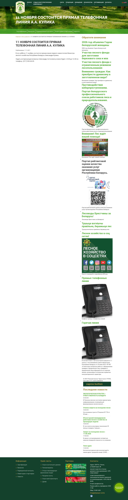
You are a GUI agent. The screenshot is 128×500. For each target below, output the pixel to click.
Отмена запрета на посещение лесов (96, 408)
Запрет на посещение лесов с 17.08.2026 (94, 433)
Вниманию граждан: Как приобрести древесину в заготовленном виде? (96, 74)
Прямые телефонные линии (94, 279)
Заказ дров (87, 446)
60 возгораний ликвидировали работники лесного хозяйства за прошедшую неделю (95, 420)
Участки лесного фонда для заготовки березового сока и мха (95, 55)
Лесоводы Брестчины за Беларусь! (96, 215)
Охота (62, 2)
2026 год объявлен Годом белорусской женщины (97, 43)
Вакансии (31, 31)
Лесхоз (29, 2)
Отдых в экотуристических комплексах (42, 3)
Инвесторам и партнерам (63, 31)
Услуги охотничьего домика (51, 465)
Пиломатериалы (47, 468)
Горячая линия (90, 322)
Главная (18, 36)
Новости (77, 31)
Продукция (69, 2)
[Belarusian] (123, 2)
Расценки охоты (47, 476)
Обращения (78, 2)
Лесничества (88, 2)
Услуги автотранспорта (50, 479)
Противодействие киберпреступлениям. (94, 86)
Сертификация (99, 2)
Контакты (108, 2)
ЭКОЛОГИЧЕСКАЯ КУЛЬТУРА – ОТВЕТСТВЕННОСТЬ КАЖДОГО (94, 394)
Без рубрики (26, 36)
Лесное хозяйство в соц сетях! (96, 235)
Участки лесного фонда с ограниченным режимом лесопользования (96, 64)
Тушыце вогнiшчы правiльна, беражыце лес (97, 225)
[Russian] (126, 2)
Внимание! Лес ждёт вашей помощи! (94, 135)
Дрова (44, 481)
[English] (124, 2)
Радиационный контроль (44, 31)
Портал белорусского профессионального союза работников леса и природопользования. (96, 96)
